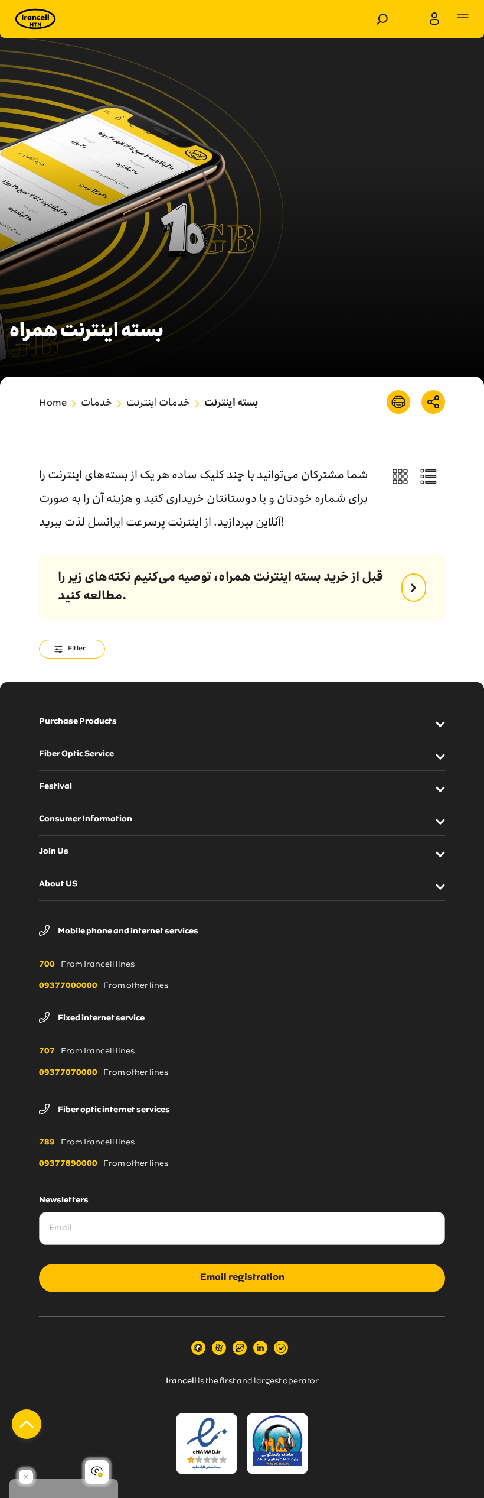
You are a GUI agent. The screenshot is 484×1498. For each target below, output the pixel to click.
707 (47, 1051)
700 (47, 964)
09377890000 (68, 1163)
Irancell (181, 1381)
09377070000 (68, 1072)
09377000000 (68, 986)
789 (47, 1142)
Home (53, 403)
